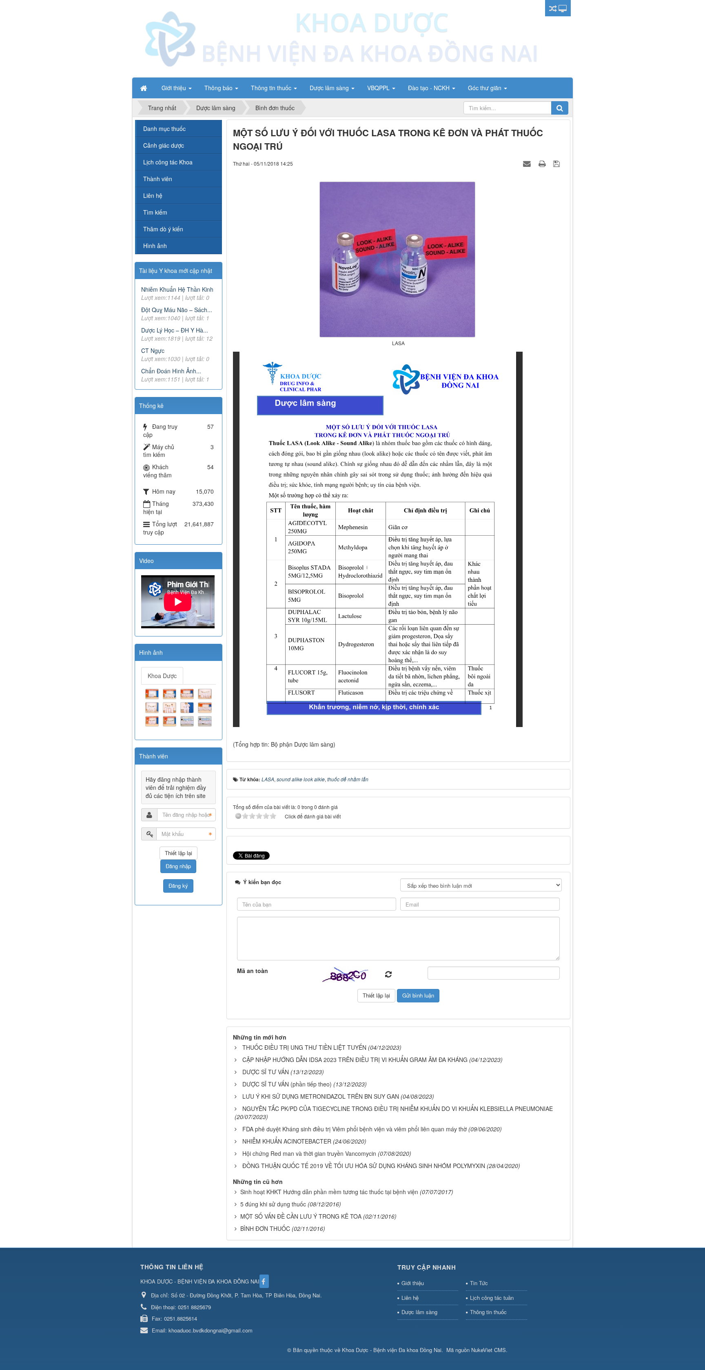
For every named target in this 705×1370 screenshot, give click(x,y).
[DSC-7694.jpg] (170, 720)
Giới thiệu (412, 1283)
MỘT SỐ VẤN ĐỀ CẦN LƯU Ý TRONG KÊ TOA (300, 1216)
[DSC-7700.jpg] (205, 720)
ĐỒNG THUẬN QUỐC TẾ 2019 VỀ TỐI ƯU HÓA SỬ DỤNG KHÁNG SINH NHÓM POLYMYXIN (363, 1166)
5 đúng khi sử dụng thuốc (273, 1204)
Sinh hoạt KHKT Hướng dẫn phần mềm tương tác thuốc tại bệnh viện (329, 1192)
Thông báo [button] (219, 88)
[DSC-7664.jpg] (153, 693)
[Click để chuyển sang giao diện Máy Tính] (563, 8)
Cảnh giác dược (163, 145)
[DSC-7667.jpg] (170, 693)
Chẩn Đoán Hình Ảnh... (171, 371)
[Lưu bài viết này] (557, 163)
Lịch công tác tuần (492, 1297)
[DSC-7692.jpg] (153, 720)
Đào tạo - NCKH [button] (429, 88)
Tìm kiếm (155, 212)
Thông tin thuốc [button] (272, 88)
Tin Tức (479, 1283)
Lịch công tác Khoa (168, 162)
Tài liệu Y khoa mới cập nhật (175, 270)
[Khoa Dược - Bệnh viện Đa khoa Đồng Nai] (340, 38)
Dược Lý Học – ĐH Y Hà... (174, 330)
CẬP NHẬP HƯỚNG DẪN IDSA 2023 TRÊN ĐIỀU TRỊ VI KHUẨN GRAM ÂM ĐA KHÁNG (355, 1059)
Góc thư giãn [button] (485, 88)
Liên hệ (152, 195)
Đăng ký (178, 885)
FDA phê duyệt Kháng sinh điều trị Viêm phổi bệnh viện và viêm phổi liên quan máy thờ (354, 1129)
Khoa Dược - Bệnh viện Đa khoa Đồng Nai (391, 1350)
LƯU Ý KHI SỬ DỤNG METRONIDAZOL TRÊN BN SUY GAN (320, 1096)
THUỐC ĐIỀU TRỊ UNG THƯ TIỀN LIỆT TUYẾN (304, 1047)
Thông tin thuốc (488, 1312)
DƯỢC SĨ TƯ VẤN (265, 1072)
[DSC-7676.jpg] (153, 707)
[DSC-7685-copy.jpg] (170, 707)
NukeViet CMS (488, 1350)
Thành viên (157, 179)
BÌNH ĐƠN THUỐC (265, 1228)
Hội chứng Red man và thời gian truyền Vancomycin (309, 1153)
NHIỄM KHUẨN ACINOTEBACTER (286, 1141)
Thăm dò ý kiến (163, 229)
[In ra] (543, 163)
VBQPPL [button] (379, 88)
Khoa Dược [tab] (162, 676)
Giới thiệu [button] (175, 88)
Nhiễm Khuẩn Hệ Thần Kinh (177, 289)
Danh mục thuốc (164, 128)
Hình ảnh (155, 246)
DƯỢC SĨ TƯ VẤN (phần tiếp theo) (287, 1084)
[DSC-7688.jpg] (188, 707)
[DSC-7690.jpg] (205, 707)
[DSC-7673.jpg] (188, 693)
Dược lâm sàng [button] (330, 88)
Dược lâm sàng (419, 1312)
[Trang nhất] (144, 88)
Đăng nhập (178, 866)
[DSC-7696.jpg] (188, 720)
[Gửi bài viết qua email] (528, 163)
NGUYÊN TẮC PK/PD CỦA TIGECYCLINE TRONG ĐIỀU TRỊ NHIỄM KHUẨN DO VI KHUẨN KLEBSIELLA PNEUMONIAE (397, 1108)
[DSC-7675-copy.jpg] (205, 693)
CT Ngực (152, 350)
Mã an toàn (252, 971)
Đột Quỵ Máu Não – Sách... (176, 310)
